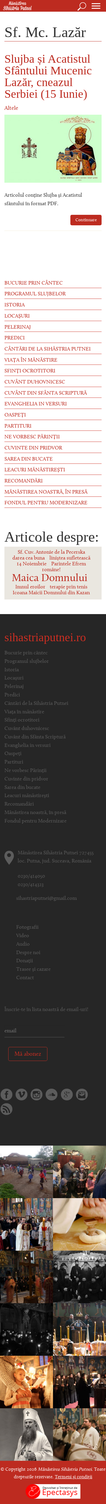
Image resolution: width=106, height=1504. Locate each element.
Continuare (86, 220)
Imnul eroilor (30, 587)
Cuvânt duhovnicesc (34, 382)
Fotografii (27, 927)
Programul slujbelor (35, 294)
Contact (25, 978)
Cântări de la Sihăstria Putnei (47, 349)
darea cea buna (28, 558)
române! (51, 570)
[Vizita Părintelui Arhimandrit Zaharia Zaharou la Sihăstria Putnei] (79, 1277)
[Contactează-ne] (82, 1094)
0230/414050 (31, 876)
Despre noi (28, 953)
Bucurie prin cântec (33, 283)
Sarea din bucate (28, 459)
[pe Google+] (67, 1094)
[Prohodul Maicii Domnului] (26, 1382)
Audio (23, 944)
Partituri (18, 426)
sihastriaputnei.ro (45, 637)
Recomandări (23, 481)
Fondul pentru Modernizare (45, 503)
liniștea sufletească (69, 558)
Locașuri (17, 316)
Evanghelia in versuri (35, 404)
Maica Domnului (49, 578)
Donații (24, 961)
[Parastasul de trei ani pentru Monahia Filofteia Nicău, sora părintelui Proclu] (79, 1329)
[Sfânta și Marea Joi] (26, 1277)
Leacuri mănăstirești (34, 470)
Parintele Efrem (68, 564)
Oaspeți (15, 415)
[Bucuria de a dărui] (26, 1171)
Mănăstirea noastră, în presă (45, 492)
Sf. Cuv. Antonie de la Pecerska (51, 552)
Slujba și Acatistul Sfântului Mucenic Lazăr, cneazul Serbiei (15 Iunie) (48, 76)
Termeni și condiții (73, 1477)
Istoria (14, 305)
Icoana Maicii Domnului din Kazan (51, 593)
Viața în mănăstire (30, 360)
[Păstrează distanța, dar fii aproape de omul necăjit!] (79, 1171)
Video (22, 936)
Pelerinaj (17, 327)
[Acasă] (16, 6)
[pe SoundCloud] (51, 1094)
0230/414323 (31, 885)
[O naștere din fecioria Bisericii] (26, 1329)
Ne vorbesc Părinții (32, 437)
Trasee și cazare (33, 969)
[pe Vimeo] (21, 1094)
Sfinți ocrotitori (29, 371)
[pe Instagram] (36, 1094)
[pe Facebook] (6, 1094)
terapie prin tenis (68, 587)
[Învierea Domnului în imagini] (79, 1434)
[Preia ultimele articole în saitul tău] (6, 1109)
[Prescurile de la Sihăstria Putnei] (79, 1224)
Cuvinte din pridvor (33, 448)
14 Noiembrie (32, 564)
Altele (11, 108)
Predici (14, 338)
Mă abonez (27, 1054)
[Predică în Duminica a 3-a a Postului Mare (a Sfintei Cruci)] (26, 1434)
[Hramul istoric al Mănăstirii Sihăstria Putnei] (26, 1224)
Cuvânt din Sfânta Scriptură (45, 393)
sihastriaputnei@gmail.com (46, 898)
